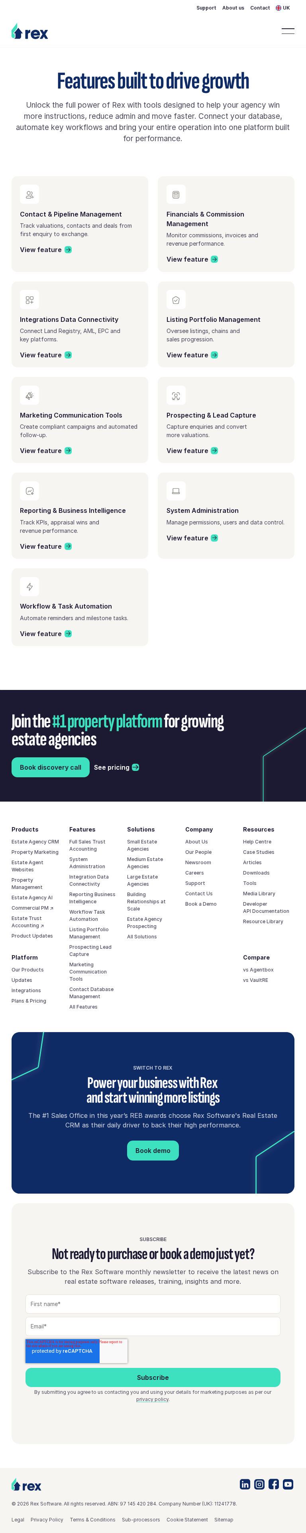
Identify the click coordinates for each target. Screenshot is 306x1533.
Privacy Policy (47, 1520)
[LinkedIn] (245, 1484)
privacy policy (152, 1399)
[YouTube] (288, 1484)
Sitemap (223, 1520)
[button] (285, 8)
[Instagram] (259, 1484)
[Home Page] (31, 31)
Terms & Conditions (93, 1520)
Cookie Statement (187, 1520)
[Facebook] (273, 1484)
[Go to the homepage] (26, 1484)
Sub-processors (141, 1520)
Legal (18, 1520)
